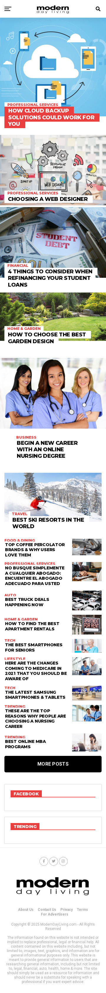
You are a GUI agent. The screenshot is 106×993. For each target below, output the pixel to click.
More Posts (53, 764)
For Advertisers (54, 914)
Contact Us (47, 910)
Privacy (66, 910)
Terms (82, 910)
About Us (26, 910)
